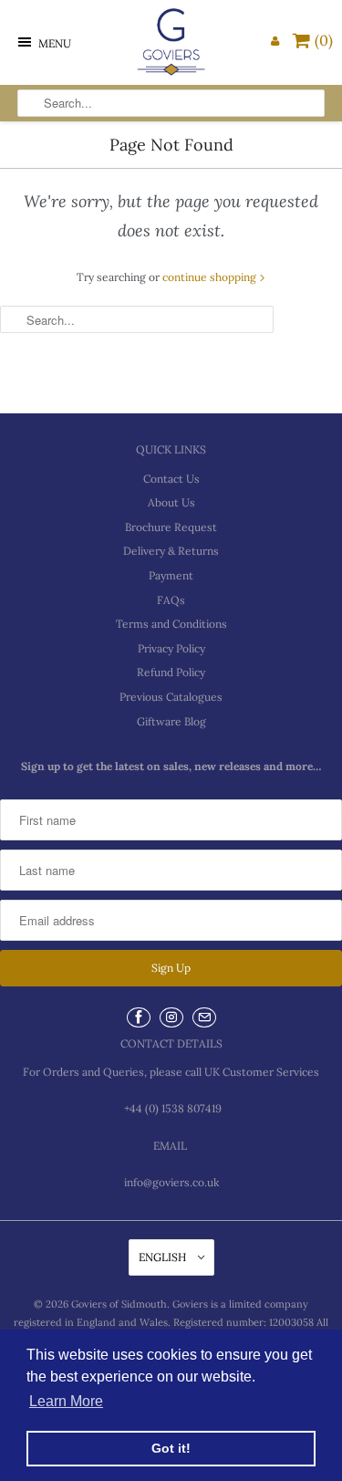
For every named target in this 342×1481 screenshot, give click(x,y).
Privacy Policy (171, 648)
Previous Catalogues (171, 697)
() (324, 40)
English (164, 1257)
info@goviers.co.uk (171, 1182)
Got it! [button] (171, 1448)
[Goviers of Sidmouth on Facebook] (138, 1017)
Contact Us (171, 478)
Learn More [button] (66, 1401)
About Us (171, 502)
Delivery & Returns (171, 551)
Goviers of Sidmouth (119, 1304)
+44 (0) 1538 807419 (171, 1108)
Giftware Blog (171, 721)
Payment (171, 575)
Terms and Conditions (171, 624)
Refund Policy (171, 672)
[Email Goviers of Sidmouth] (204, 1017)
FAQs (171, 600)
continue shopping (210, 277)
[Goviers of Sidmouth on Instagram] (171, 1017)
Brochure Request (171, 527)
